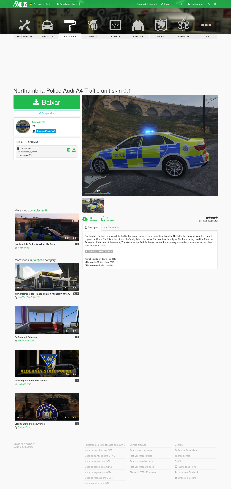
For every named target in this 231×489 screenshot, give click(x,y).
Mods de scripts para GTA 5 (98, 466)
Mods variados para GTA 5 (98, 483)
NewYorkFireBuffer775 (29, 297)
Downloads (93, 220)
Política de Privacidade (186, 450)
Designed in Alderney (24, 443)
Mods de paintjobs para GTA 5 (100, 455)
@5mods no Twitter (187, 466)
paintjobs (38, 260)
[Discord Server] (34, 125)
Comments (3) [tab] (114, 227)
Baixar (50, 102)
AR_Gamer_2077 (26, 340)
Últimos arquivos (138, 444)
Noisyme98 (39, 122)
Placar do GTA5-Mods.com (143, 472)
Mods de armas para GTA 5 (98, 461)
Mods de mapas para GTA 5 (99, 477)
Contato (179, 444)
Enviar (166, 3)
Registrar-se (196, 3)
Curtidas (110, 220)
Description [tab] (93, 227)
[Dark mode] (208, 4)
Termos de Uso (182, 455)
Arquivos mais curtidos (141, 455)
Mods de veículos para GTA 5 (99, 450)
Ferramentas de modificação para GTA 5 (105, 444)
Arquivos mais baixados (141, 461)
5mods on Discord (186, 477)
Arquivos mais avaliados (142, 466)
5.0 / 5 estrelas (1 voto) (208, 221)
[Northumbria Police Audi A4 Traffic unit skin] (150, 145)
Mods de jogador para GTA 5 (99, 472)
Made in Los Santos (23, 446)
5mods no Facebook (187, 472)
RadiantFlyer (24, 383)
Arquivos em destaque (141, 450)
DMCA (178, 461)
